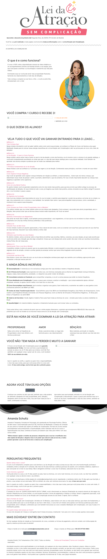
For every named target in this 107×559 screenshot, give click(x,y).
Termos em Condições (77, 540)
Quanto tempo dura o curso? (16, 463)
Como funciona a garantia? (15, 472)
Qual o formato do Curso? (15, 499)
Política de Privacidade (61, 540)
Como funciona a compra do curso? (18, 489)
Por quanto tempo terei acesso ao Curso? (20, 510)
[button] (53, 143)
